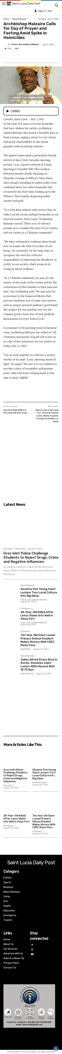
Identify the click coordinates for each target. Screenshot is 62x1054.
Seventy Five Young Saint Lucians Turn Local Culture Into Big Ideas (38, 592)
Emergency (25, 609)
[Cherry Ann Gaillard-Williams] (5, 44)
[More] (49, 56)
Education (8, 549)
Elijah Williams (27, 674)
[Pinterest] (33, 56)
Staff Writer (20, 549)
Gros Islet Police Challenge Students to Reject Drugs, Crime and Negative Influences (31, 557)
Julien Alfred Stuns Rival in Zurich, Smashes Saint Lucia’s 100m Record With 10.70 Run (38, 664)
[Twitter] (25, 56)
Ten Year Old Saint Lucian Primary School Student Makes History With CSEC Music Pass (37, 640)
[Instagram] (32, 949)
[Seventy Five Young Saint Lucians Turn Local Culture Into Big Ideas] (10, 591)
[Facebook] (17, 56)
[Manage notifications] (56, 1048)
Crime (6, 19)
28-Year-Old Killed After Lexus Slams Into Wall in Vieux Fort (36, 615)
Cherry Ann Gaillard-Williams (25, 44)
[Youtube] (32, 954)
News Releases (20, 19)
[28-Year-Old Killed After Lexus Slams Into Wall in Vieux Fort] (10, 615)
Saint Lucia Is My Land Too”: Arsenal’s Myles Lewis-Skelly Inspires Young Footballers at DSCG (47, 416)
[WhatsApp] (41, 56)
